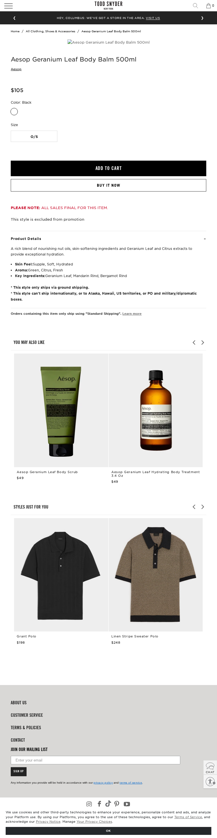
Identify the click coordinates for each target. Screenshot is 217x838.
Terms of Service (188, 817)
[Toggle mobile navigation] (30, 5)
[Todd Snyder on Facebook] (99, 804)
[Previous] (194, 342)
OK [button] (108, 830)
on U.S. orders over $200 (108, 18)
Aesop (16, 69)
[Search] (197, 5)
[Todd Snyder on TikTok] (108, 804)
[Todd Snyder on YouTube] (127, 804)
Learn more (132, 313)
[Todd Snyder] (108, 5)
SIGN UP (19, 771)
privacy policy (103, 782)
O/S (34, 136)
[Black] (14, 111)
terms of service (131, 782)
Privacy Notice (48, 821)
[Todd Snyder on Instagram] (89, 804)
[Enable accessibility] (210, 781)
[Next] (202, 342)
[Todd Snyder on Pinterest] (117, 804)
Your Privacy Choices (94, 821)
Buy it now (108, 185)
